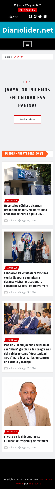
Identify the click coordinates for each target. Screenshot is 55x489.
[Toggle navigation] (27, 44)
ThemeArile (35, 483)
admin (12, 220)
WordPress (46, 479)
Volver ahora (28, 119)
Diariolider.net (27, 29)
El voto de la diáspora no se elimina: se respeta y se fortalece (26, 439)
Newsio (20, 483)
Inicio (7, 56)
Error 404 (18, 56)
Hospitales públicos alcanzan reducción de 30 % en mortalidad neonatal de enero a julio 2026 (25, 210)
